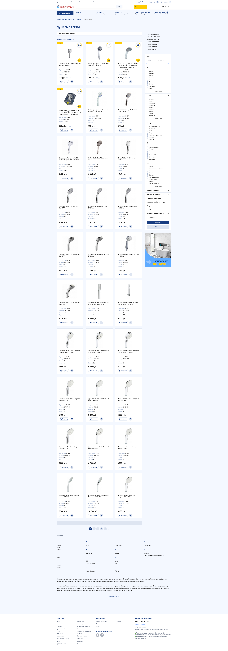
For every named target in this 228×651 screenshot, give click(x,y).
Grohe (151, 84)
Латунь (151, 133)
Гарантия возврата (101, 621)
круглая (151, 153)
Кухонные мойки (61, 643)
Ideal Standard (90, 563)
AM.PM (151, 71)
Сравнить (71, 81)
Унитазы (99, 12)
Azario (151, 75)
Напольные (99, 14)
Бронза (151, 175)
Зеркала (157, 14)
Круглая (151, 151)
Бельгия (151, 101)
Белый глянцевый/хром (156, 169)
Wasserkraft (147, 545)
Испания (151, 109)
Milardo (117, 553)
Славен (146, 553)
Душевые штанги (152, 49)
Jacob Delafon (90, 571)
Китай (151, 111)
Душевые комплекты (153, 41)
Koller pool (118, 545)
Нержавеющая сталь (155, 135)
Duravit (151, 82)
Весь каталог (66, 13)
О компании (119, 624)
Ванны (78, 12)
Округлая (152, 157)
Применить (158, 222)
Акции (97, 626)
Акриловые (86, 14)
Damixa (151, 80)
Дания (151, 107)
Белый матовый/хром (155, 173)
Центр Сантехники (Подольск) (154, 555)
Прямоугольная (154, 147)
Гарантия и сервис (84, 2)
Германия (152, 105)
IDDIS (150, 88)
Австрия (151, 99)
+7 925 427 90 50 (165, 7)
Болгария (152, 103)
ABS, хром (152, 129)
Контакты (96, 2)
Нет (150, 209)
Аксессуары (80, 621)
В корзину (65, 82)
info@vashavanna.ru (141, 627)
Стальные (79, 14)
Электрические (145, 14)
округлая (152, 159)
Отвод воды (80, 638)
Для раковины (119, 14)
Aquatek (151, 73)
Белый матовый (154, 171)
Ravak (116, 561)
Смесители (119, 12)
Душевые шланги (152, 46)
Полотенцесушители (142, 12)
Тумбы (167, 14)
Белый (151, 166)
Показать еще (99, 523)
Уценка (79, 643)
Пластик (151, 137)
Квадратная (152, 149)
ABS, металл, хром (154, 126)
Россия (151, 113)
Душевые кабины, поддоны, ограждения (63, 630)
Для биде (127, 14)
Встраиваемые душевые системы (84, 632)
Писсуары (80, 641)
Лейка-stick (152, 155)
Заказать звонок (140, 7)
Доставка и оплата (62, 2)
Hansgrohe (152, 86)
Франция (152, 115)
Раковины (80, 629)
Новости (73, 2)
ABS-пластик (153, 131)
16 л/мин (152, 217)
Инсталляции (60, 636)
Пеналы (162, 14)
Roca (116, 563)
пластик (151, 139)
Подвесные (106, 14)
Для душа (59, 626)
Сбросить (158, 227)
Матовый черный (154, 183)
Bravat (151, 78)
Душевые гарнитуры (153, 39)
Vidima (117, 571)
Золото (151, 181)
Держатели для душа (153, 36)
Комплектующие (82, 636)
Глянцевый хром (154, 177)
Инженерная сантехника (84, 626)
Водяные (137, 14)
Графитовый (153, 179)
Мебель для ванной (161, 12)
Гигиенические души (153, 34)
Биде (58, 641)
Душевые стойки (152, 44)
